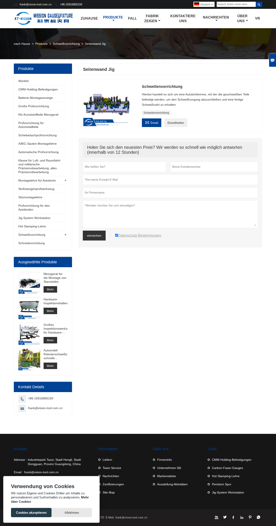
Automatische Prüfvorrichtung (38, 152)
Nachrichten (216, 17)
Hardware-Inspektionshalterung (55, 301)
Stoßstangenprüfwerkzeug (36, 189)
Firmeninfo (164, 459)
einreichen (94, 235)
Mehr (50, 289)
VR (257, 18)
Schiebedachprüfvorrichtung (37, 135)
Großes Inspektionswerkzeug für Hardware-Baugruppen (55, 328)
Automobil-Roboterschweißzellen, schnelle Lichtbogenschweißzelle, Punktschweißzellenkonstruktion (55, 354)
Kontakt (20, 449)
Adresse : (20, 459)
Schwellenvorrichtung (156, 112)
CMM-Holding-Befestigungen (38, 89)
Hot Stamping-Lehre (32, 226)
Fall (132, 18)
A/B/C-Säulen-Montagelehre (37, 143)
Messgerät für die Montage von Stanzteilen (55, 277)
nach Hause (22, 43)
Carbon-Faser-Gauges (227, 468)
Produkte (113, 17)
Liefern (107, 459)
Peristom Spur (221, 484)
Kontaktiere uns (183, 18)
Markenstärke (166, 476)
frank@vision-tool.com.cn (36, 4)
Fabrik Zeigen (151, 18)
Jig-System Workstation (34, 218)
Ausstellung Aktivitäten (172, 484)
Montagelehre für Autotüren (37, 180)
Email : (18, 472)
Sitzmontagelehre (30, 197)
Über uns (242, 18)
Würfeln (23, 81)
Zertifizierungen (113, 484)
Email (151, 122)
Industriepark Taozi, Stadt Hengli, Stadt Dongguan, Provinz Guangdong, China (54, 462)
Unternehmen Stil (169, 468)
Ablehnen (71, 512)
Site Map (109, 492)
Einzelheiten (176, 122)
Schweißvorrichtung (66, 43)
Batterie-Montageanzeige (35, 97)
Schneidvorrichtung (31, 243)
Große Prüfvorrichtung (33, 106)
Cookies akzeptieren (31, 512)
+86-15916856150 (71, 4)
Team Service (112, 468)
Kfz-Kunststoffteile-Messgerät (38, 114)
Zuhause (89, 18)
